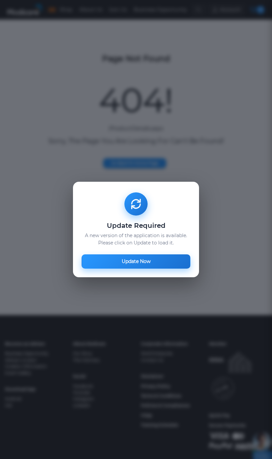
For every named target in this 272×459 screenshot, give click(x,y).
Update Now (136, 261)
